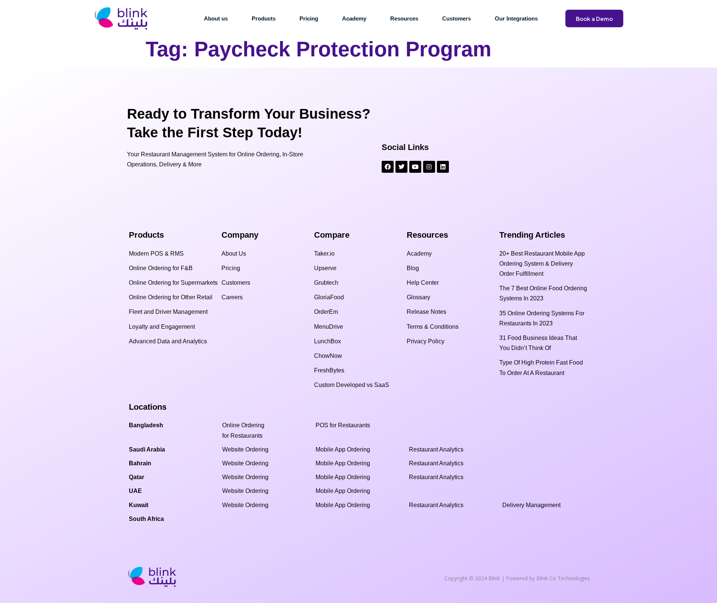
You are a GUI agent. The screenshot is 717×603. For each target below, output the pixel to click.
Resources (404, 18)
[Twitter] (401, 167)
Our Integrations (516, 18)
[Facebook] (388, 167)
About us (216, 18)
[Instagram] (429, 167)
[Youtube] (415, 167)
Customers (456, 18)
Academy (354, 18)
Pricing (308, 18)
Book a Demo (594, 18)
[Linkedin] (443, 167)
